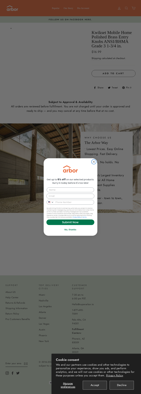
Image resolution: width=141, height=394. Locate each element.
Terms (84, 217)
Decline (122, 385)
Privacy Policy (114, 375)
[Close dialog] (93, 161)
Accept (95, 385)
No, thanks (70, 229)
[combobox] (50, 202)
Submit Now (70, 222)
